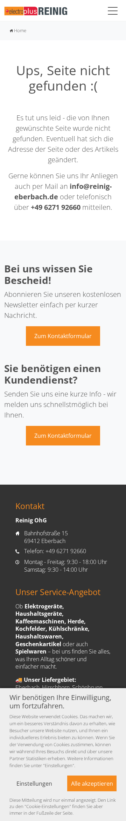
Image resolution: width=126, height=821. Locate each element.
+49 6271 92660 (55, 207)
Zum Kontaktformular (63, 336)
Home (18, 30)
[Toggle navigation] (113, 10)
